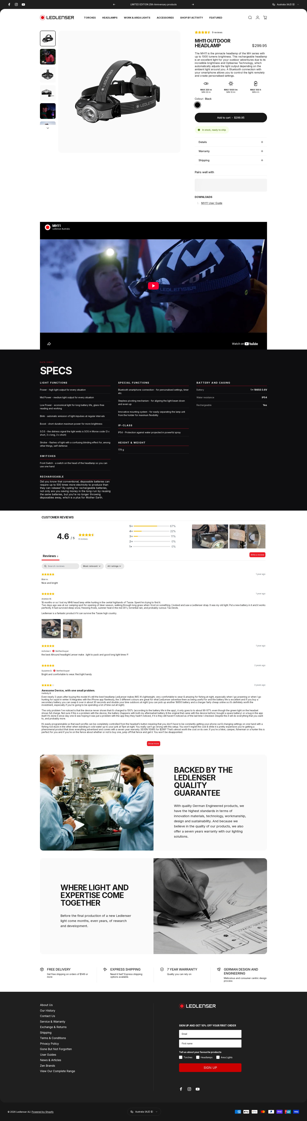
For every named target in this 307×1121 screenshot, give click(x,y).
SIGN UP (210, 1068)
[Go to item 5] (48, 111)
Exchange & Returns (53, 1027)
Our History (47, 1010)
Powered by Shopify (43, 1111)
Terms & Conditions (53, 1038)
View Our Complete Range (57, 1071)
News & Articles (50, 1060)
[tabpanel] (153, 656)
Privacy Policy (49, 1043)
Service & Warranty (52, 1021)
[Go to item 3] (48, 75)
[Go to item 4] (48, 93)
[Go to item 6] (48, 129)
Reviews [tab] (50, 556)
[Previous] (114, 4)
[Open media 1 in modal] (119, 92)
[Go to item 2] (48, 57)
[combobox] (285, 4)
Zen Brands (47, 1065)
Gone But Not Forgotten (56, 1049)
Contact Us (47, 1016)
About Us (46, 1005)
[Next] (192, 4)
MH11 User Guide (211, 203)
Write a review (257, 555)
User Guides (48, 1054)
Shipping (45, 1032)
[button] (152, 526)
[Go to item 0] (48, 38)
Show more (153, 743)
